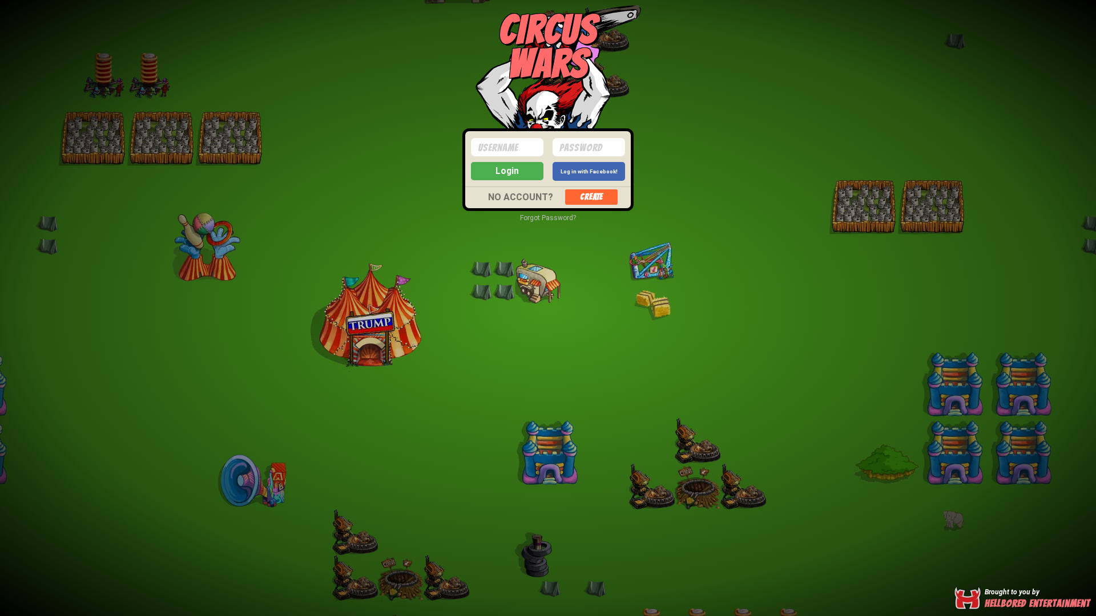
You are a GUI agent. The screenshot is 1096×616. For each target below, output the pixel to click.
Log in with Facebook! (589, 171)
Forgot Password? (548, 218)
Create (591, 196)
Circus (548, 44)
